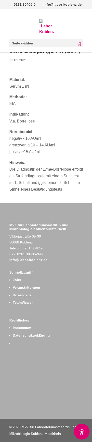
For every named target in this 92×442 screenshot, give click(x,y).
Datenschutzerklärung (31, 335)
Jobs (17, 280)
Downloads (22, 295)
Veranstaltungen (26, 287)
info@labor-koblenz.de (28, 260)
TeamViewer (23, 302)
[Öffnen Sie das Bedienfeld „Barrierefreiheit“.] (82, 432)
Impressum (22, 328)
